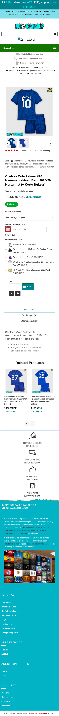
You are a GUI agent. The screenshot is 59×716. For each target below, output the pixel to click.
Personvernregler (8, 628)
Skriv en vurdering (42, 151)
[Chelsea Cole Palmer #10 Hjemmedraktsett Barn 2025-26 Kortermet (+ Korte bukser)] (29, 111)
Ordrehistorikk (7, 697)
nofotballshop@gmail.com (19, 11)
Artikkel (4, 654)
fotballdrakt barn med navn (37, 544)
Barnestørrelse (13, 212)
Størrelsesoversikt (29, 321)
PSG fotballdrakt (21, 533)
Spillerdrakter (24, 67)
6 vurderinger (27, 151)
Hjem (13, 67)
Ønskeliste (5, 701)
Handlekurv (32, 14)
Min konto (51, 11)
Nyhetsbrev (6, 706)
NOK (36, 11)
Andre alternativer (14, 239)
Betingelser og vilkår (9, 633)
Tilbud (3, 676)
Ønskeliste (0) (16, 14)
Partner (4, 671)
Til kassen (46, 14)
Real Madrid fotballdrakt (33, 527)
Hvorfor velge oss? (9, 607)
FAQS (3, 620)
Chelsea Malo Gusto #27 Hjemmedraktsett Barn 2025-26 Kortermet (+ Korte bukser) (16, 400)
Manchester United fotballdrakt (26, 530)
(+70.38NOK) (10, 235)
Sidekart (4, 650)
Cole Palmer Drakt (40, 67)
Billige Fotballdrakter (38, 713)
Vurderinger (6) (29, 315)
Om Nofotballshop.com (10, 611)
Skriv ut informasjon (15, 224)
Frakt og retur (7, 624)
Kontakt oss (6, 602)
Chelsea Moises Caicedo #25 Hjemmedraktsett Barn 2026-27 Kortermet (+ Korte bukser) (43, 400)
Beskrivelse (29, 309)
